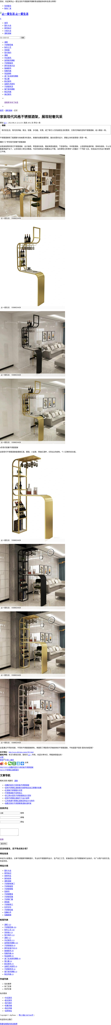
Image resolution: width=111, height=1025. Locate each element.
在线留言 (7, 6)
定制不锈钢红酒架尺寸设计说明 (17, 798)
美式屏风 (7, 94)
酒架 (6, 55)
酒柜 (6, 42)
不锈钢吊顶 (8, 86)
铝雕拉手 (7, 912)
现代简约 (7, 53)
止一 (5, 123)
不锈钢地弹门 (9, 884)
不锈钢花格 (8, 45)
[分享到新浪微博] (1, 763)
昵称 (22, 813)
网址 (22, 822)
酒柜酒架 (7, 33)
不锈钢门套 (8, 899)
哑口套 (7, 79)
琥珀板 (7, 902)
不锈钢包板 (8, 910)
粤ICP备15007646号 (26, 1015)
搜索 (22, 38)
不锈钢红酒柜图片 (9, 770)
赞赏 (1, 760)
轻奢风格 (7, 71)
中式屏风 (7, 58)
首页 (6, 23)
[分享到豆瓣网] (14, 763)
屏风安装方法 (9, 66)
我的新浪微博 (12, 1024)
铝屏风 (7, 891)
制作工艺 (7, 47)
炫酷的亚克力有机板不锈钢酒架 (16, 767)
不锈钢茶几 (8, 904)
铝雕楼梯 (7, 915)
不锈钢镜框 (8, 889)
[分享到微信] (10, 763)
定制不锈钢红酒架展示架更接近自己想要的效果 (23, 788)
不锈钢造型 (8, 886)
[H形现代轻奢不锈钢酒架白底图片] (32, 541)
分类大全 (7, 31)
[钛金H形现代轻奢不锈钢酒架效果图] (32, 676)
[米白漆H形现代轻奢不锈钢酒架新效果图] (32, 743)
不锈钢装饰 (8, 63)
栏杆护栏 (7, 907)
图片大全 (7, 25)
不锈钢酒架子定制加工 (13, 793)
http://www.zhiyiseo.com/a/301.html (21, 752)
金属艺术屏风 (9, 84)
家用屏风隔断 (9, 60)
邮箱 (22, 817)
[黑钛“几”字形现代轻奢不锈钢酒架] (32, 376)
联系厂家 (7, 8)
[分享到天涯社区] (18, 763)
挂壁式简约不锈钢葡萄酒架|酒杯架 (18, 803)
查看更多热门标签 (11, 102)
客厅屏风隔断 (9, 89)
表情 (1, 839)
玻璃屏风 (7, 68)
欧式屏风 (7, 81)
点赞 (1, 757)
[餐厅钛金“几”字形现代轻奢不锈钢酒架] (32, 219)
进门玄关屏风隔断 (11, 76)
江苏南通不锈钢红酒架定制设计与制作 (19, 801)
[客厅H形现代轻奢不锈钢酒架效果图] (32, 609)
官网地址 (8, 1011)
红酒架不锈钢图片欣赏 (13, 790)
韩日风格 (7, 92)
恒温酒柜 (7, 73)
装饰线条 (7, 878)
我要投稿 (3, 1024)
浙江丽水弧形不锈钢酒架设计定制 (18, 795)
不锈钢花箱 (8, 897)
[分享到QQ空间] (6, 763)
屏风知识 (7, 28)
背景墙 (7, 50)
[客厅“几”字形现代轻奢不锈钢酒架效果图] (32, 443)
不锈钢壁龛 (8, 894)
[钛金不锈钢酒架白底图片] (32, 308)
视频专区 (7, 876)
